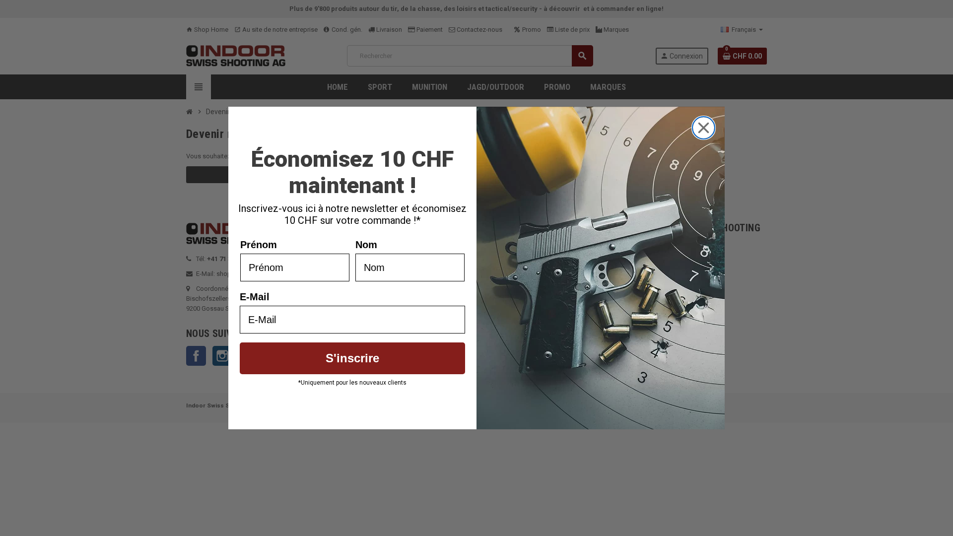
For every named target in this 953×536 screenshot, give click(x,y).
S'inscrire (352, 358)
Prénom (258, 244)
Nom (366, 244)
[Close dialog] (703, 128)
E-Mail (255, 296)
